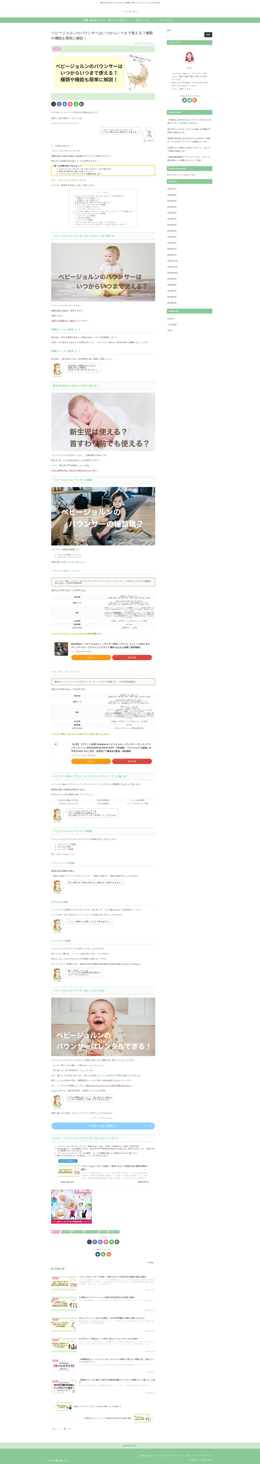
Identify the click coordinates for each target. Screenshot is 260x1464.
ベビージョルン (92, 1232)
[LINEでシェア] (76, 104)
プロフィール (191, 1456)
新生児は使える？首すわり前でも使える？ (93, 203)
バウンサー (78, 1232)
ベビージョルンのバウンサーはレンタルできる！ (96, 222)
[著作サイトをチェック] (97, 1254)
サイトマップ (206, 1456)
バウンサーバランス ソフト (88, 209)
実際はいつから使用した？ (88, 198)
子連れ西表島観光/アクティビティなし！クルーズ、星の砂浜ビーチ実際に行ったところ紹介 (189, 158)
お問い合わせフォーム (149, 1456)
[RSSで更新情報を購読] (108, 1254)
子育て (56, 1232)
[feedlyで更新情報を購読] (103, 1254)
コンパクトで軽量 (84, 220)
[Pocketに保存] (70, 104)
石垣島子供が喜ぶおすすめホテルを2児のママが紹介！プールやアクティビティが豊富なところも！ (188, 140)
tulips (189, 68)
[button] (81, 104)
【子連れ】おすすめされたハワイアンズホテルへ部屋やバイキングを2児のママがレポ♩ (189, 121)
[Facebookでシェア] (59, 104)
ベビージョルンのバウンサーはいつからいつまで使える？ (99, 196)
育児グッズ (115, 1232)
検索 (169, 30)
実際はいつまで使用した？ (88, 200)
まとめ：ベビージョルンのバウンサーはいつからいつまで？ (100, 225)
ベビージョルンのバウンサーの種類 (90, 205)
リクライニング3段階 (86, 216)
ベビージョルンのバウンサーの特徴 (90, 214)
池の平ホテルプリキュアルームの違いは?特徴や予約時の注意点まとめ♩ (188, 130)
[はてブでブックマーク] (64, 104)
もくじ (100, 192)
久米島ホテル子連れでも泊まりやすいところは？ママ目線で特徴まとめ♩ (189, 149)
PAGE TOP (130, 1446)
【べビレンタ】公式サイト (103, 1126)
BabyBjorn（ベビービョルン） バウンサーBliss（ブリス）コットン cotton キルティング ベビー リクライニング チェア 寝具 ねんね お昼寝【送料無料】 (110, 646)
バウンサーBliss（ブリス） (88, 207)
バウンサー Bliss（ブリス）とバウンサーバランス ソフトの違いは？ (104, 211)
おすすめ (67, 1232)
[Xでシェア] (53, 104)
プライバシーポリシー (171, 1456)
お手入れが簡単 (83, 218)
